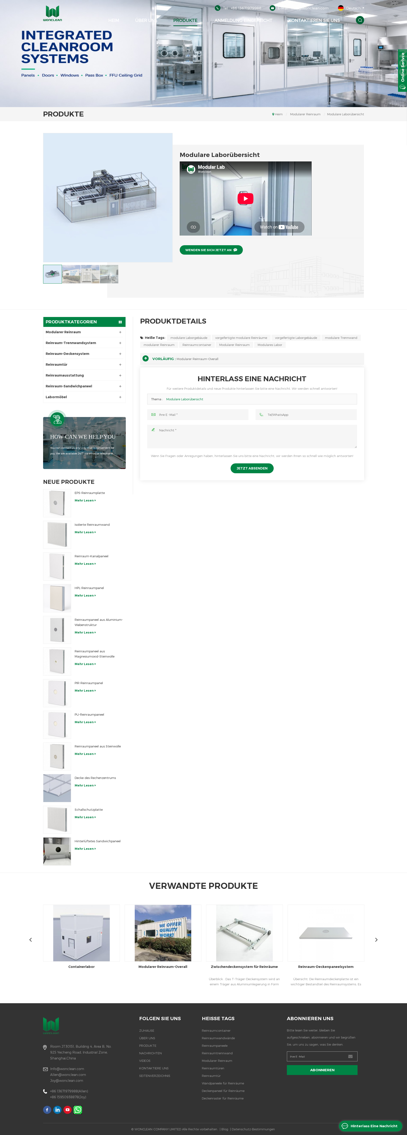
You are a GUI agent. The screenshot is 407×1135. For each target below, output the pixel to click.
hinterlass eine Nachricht (374, 1126)
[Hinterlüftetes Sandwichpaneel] (57, 851)
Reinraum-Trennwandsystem (71, 343)
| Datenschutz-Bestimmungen (252, 1129)
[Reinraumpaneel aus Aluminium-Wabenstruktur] (57, 630)
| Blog (224, 1129)
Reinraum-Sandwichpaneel (69, 386)
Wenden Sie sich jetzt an (208, 250)
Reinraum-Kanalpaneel (91, 556)
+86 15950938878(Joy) (68, 1097)
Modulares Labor (270, 345)
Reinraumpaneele (215, 1045)
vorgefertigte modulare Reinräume (241, 338)
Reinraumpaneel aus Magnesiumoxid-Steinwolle (94, 653)
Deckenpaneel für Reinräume (223, 1091)
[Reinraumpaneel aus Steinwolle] (57, 756)
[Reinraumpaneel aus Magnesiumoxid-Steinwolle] (57, 661)
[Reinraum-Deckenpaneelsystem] (244, 933)
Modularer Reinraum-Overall (197, 359)
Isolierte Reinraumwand (92, 524)
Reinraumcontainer (197, 345)
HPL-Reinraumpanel (89, 588)
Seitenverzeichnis (154, 1076)
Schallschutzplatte (89, 809)
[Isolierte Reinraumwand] (57, 535)
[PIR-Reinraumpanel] (57, 693)
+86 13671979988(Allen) (69, 1091)
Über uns (146, 20)
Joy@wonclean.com (66, 1081)
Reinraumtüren (213, 1068)
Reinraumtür (56, 364)
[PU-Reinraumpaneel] (57, 725)
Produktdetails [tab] (173, 321)
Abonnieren (322, 1070)
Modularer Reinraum (305, 114)
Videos (145, 1061)
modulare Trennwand (341, 338)
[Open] (402, 70)
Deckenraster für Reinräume (223, 1098)
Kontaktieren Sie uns (314, 20)
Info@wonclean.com (67, 1069)
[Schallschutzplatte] (57, 820)
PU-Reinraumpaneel (89, 714)
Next (377, 939)
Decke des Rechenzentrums (95, 778)
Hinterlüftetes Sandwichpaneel (98, 841)
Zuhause (146, 1030)
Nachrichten (150, 1053)
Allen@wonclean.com (68, 1075)
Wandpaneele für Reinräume (223, 1083)
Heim (113, 20)
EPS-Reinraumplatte (90, 493)
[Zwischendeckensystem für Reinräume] (163, 933)
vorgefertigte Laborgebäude (296, 338)
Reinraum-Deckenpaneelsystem (244, 967)
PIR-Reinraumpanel (89, 683)
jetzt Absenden (252, 468)
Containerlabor (326, 967)
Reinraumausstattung (65, 375)
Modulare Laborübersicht (184, 399)
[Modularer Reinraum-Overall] (81, 933)
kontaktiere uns (154, 1068)
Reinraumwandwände (218, 1038)
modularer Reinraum (159, 345)
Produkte (185, 20)
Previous (31, 939)
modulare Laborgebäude (189, 338)
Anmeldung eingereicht (243, 20)
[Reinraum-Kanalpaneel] (57, 566)
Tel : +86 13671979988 (242, 8)
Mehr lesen (84, 500)
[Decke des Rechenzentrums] (57, 788)
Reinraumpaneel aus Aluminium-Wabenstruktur (99, 622)
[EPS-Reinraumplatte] (57, 503)
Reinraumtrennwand (217, 1053)
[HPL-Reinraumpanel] (57, 598)
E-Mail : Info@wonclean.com (303, 8)
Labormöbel (56, 397)
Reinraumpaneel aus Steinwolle (98, 746)
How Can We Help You (83, 437)
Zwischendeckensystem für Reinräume (162, 967)
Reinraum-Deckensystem (67, 354)
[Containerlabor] (326, 933)
